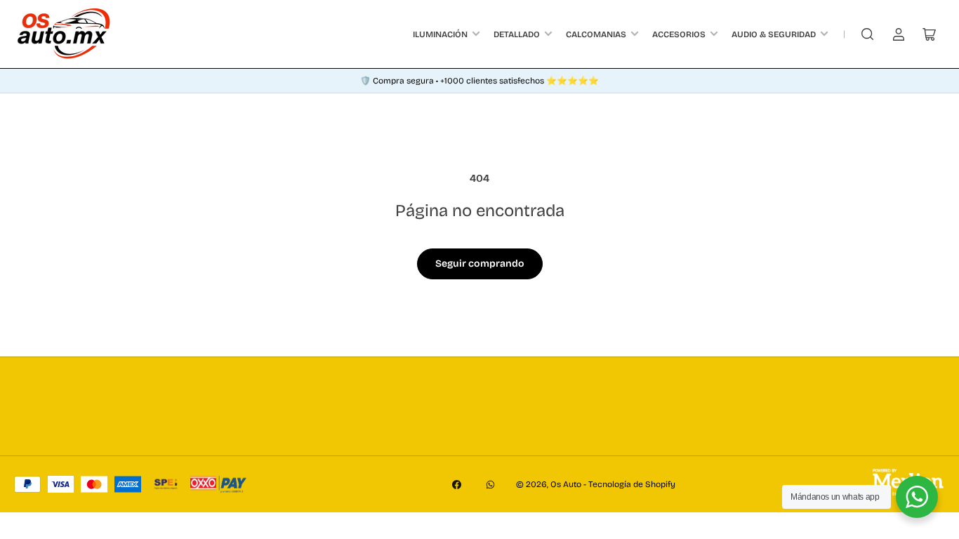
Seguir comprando (479, 264)
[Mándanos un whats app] (917, 497)
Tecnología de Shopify (631, 484)
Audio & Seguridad (774, 34)
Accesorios (679, 34)
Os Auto (565, 484)
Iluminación (440, 34)
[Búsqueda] (867, 34)
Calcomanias (596, 34)
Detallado (517, 34)
